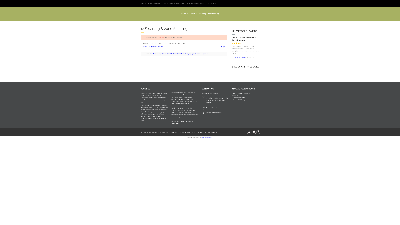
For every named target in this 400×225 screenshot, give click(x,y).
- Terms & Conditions (238, 97)
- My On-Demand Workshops (241, 93)
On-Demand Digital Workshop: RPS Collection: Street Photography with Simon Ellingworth (179, 54)
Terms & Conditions (211, 132)
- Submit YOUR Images (239, 100)
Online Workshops (195, 4)
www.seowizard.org (206, 137)
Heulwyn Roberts (240, 57)
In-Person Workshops (151, 4)
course (162, 37)
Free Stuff (211, 4)
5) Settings (221, 47)
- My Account (236, 95)
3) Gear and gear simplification (152, 47)
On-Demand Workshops (174, 4)
